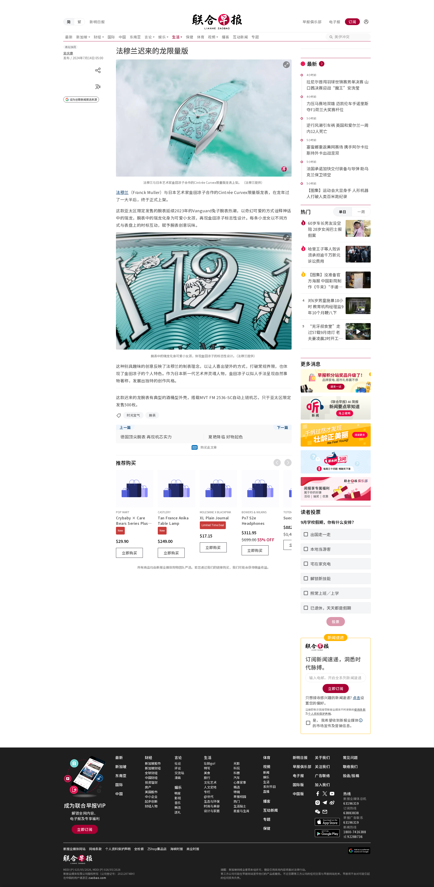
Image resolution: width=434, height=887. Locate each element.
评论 (178, 768)
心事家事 (240, 782)
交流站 (179, 773)
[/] (217, 21)
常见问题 (350, 757)
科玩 (237, 768)
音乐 (178, 802)
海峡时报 (176, 849)
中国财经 (151, 777)
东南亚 (135, 37)
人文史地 (210, 787)
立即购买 (129, 553)
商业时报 (192, 849)
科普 (237, 773)
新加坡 (81, 37)
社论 (178, 763)
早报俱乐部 (312, 21)
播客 (225, 37)
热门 (237, 801)
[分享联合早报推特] (325, 793)
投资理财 (151, 782)
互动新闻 (240, 37)
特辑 (237, 792)
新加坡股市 (153, 763)
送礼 (178, 812)
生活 (175, 37)
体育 (200, 37)
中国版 (298, 793)
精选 (237, 787)
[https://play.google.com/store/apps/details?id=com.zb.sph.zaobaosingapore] (327, 833)
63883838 (351, 813)
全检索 (139, 849)
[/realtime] (321, 63)
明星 (178, 793)
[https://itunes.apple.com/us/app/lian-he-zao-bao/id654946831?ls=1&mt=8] (327, 822)
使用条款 (360, 709)
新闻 (266, 772)
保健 (189, 37)
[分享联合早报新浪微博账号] (332, 802)
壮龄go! (209, 763)
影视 (178, 798)
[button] (366, 21)
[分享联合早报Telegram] (325, 802)
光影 (237, 763)
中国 (122, 37)
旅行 (207, 777)
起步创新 (151, 801)
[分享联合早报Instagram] (317, 802)
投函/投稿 (351, 775)
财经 (97, 37)
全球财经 (151, 773)
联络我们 (350, 766)
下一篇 (282, 427)
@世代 (208, 796)
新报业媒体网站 (74, 849)
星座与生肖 (241, 811)
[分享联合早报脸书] (317, 793)
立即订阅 (84, 829)
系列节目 (269, 786)
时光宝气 (133, 415)
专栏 (207, 792)
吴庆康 (68, 53)
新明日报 (97, 21)
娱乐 (162, 37)
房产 (148, 787)
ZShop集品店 (157, 849)
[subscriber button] (366, 21)
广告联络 (322, 775)
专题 (255, 37)
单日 (343, 211)
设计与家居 (212, 811)
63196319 (351, 803)
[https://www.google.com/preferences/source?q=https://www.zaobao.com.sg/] (359, 850)
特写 (207, 768)
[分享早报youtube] (332, 793)
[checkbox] (308, 723)
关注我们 (322, 766)
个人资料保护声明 (319, 713)
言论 (148, 37)
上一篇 (125, 427)
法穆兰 (122, 192)
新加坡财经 (153, 768)
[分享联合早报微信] (317, 811)
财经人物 (151, 806)
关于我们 (322, 757)
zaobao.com (97, 878)
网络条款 (95, 849)
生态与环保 (212, 801)
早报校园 (240, 796)
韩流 (178, 807)
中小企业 (151, 796)
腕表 (152, 415)
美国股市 (151, 792)
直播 (266, 791)
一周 (361, 211)
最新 (69, 37)
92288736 (355, 836)
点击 (356, 697)
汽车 (237, 777)
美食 (207, 773)
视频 (211, 37)
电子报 (334, 21)
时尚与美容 (212, 806)
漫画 (178, 777)
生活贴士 (240, 806)
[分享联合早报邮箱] (325, 811)
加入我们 (322, 784)
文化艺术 (210, 782)
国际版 (298, 784)
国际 (111, 37)
